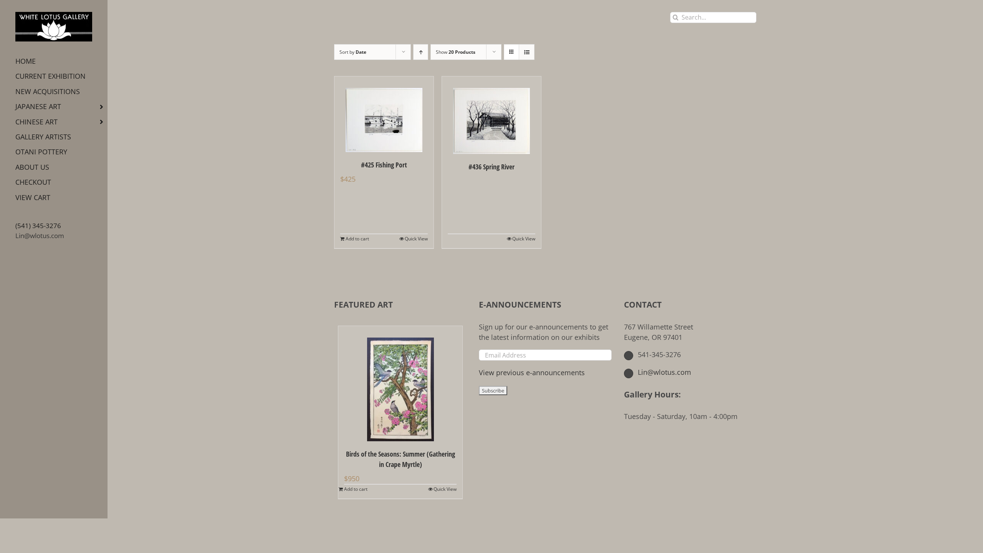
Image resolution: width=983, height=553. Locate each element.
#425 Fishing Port (384, 164)
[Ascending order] (420, 52)
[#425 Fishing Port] (384, 114)
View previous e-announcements (532, 372)
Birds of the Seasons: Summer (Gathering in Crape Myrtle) (400, 459)
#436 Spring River (491, 166)
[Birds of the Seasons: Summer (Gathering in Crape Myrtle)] (400, 383)
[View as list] (526, 52)
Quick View (416, 238)
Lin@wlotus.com (39, 235)
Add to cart (357, 238)
